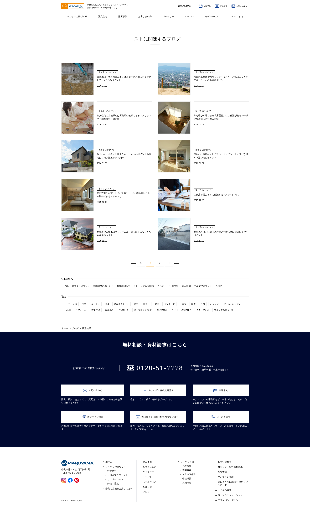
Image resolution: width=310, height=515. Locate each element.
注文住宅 (102, 16)
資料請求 (223, 6)
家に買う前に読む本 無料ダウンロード (161, 417)
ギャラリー (168, 16)
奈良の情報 (162, 310)
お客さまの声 (145, 16)
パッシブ (214, 304)
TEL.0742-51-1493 (71, 473)
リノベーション (115, 479)
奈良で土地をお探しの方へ (119, 488)
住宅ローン (124, 310)
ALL (67, 286)
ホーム (108, 461)
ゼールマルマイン (232, 304)
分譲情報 (173, 286)
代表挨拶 (186, 466)
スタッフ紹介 (202, 310)
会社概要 (186, 478)
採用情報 (186, 482)
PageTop (304, 509)
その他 (218, 286)
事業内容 (186, 470)
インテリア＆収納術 (144, 286)
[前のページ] (133, 263)
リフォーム (81, 310)
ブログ (146, 491)
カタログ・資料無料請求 (161, 390)
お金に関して (123, 286)
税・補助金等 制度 (143, 310)
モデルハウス (212, 16)
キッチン (95, 304)
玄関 (84, 304)
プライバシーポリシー (229, 500)
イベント (189, 16)
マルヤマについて (203, 286)
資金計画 (109, 310)
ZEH (68, 310)
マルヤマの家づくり (77, 16)
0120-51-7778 (184, 6)
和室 (136, 304)
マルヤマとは (236, 16)
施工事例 (122, 16)
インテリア (169, 304)
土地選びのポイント (103, 286)
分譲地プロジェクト (117, 475)
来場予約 (207, 6)
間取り (146, 304)
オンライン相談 (95, 417)
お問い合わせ (242, 6)
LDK (107, 304)
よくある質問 (223, 417)
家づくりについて (81, 286)
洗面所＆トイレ (121, 304)
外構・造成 (113, 483)
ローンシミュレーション (230, 495)
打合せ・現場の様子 (181, 310)
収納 (157, 304)
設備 (193, 304)
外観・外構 (71, 304)
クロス (183, 304)
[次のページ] (176, 263)
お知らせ (147, 486)
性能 (203, 304)
